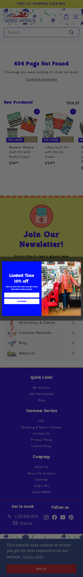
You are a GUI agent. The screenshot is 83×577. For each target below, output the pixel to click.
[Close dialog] (78, 263)
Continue (21, 301)
